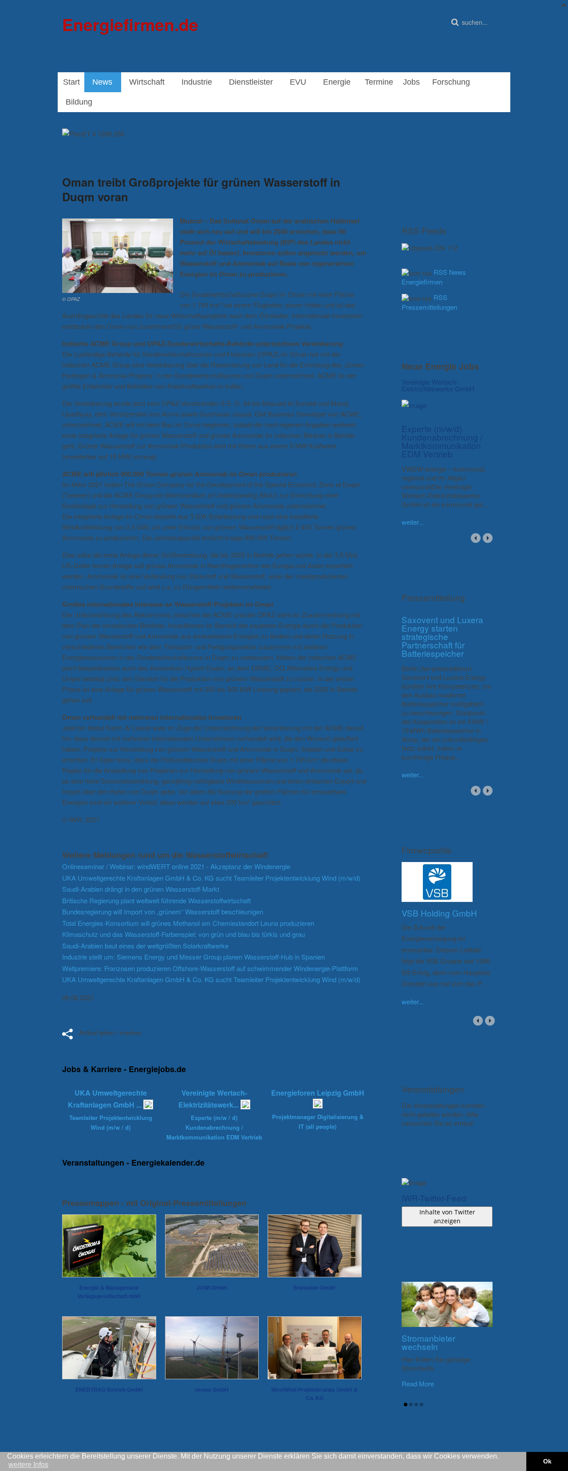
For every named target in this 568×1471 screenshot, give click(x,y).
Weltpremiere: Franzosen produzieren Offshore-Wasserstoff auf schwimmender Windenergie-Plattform (210, 968)
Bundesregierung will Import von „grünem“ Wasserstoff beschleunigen (162, 911)
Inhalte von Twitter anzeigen (447, 1216)
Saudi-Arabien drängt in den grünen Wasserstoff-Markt (140, 889)
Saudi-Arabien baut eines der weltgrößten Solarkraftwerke (145, 945)
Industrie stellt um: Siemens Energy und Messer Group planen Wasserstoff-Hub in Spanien (193, 956)
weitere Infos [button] (28, 1464)
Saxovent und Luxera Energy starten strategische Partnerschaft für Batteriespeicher (442, 636)
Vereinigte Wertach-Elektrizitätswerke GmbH (438, 385)
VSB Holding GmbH (439, 913)
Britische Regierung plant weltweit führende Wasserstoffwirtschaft (156, 900)
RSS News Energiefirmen (434, 276)
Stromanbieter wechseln (428, 1342)
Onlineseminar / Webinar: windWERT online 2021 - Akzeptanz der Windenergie (176, 866)
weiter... (413, 522)
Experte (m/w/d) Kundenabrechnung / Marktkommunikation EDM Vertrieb (442, 441)
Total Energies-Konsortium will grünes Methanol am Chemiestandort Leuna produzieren (188, 923)
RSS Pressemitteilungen (429, 302)
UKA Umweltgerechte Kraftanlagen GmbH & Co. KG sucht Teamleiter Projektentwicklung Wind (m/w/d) (211, 877)
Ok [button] (547, 1461)
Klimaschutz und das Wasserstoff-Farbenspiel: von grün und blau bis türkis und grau (183, 934)
